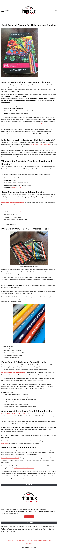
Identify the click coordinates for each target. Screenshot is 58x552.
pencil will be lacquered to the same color (39, 144)
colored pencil (19, 211)
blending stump (5, 443)
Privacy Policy (10, 540)
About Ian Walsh (47, 540)
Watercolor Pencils (17, 187)
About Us (29, 516)
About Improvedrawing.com (35, 540)
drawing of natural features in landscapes (24, 468)
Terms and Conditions (20, 540)
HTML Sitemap (29, 543)
